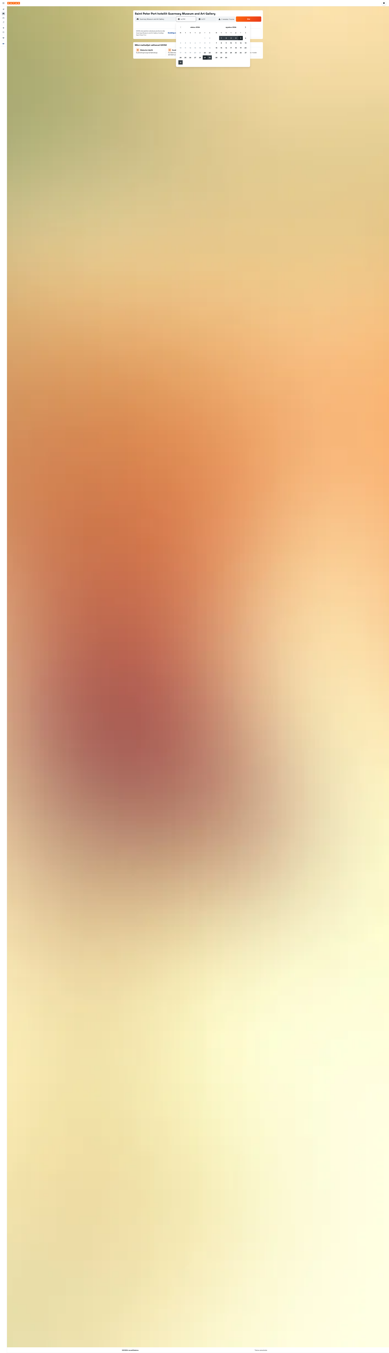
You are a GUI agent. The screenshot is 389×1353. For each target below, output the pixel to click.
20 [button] (195, 53)
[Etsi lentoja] (3, 9)
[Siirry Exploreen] (3, 28)
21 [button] (200, 53)
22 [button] (205, 53)
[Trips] (3, 38)
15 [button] (205, 48)
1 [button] (221, 38)
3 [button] (180, 43)
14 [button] (200, 48)
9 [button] (209, 43)
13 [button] (195, 48)
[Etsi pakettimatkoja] (3, 22)
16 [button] (210, 48)
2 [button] (209, 38)
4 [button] (185, 43)
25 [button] (185, 58)
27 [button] (195, 58)
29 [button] (205, 58)
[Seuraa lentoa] (3, 32)
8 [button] (204, 43)
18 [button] (185, 53)
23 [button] (210, 53)
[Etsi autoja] (3, 18)
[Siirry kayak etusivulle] (13, 3)
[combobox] (157, 19)
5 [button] (190, 43)
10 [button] (180, 48)
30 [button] (210, 58)
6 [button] (195, 43)
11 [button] (185, 48)
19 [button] (190, 53)
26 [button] (190, 58)
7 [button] (216, 43)
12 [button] (190, 48)
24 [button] (180, 58)
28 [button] (200, 58)
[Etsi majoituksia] (3, 14)
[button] (3, 3)
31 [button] (180, 62)
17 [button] (180, 53)
